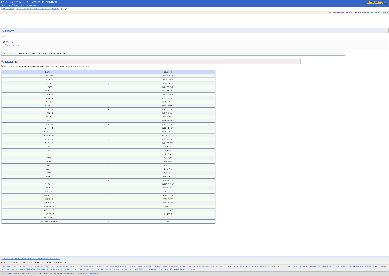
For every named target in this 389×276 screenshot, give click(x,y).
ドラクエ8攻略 (27, 266)
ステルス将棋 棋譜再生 (137, 269)
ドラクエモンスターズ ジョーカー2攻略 (108, 266)
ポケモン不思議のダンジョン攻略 (207, 266)
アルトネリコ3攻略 (252, 266)
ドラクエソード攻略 (62, 266)
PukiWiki (13, 273)
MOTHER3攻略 (358, 266)
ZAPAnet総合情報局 (7, 9)
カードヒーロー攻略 (97, 269)
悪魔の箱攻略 (41, 269)
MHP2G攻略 (10, 269)
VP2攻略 (305, 266)
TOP (3, 36)
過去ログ (377, 12)
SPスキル (168, 221)
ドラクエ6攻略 (6, 266)
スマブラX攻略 (296, 266)
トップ (332, 12)
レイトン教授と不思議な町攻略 (26, 269)
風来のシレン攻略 (346, 266)
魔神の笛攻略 (65, 269)
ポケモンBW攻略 (162, 266)
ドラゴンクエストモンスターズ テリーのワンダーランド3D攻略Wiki (29, 2)
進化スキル (10, 31)
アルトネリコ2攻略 (238, 266)
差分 (371, 12)
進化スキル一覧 (13, 45)
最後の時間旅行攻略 (53, 269)
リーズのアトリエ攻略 (283, 266)
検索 (347, 12)
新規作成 (366, 12)
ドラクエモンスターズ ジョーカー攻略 (82, 266)
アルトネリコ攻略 (225, 266)
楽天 (171, 269)
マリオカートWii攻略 (371, 266)
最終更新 (341, 12)
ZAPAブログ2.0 (110, 269)
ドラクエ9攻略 (38, 266)
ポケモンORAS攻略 (175, 266)
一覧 (336, 12)
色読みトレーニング (122, 269)
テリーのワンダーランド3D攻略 (132, 266)
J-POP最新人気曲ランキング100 (184, 269)
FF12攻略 (336, 266)
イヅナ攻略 (74, 269)
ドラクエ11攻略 (49, 266)
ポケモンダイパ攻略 (189, 266)
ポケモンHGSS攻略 (150, 266)
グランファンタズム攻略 (267, 266)
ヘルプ (351, 12)
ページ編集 (359, 12)
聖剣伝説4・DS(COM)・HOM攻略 (320, 266)
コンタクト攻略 (84, 269)
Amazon (165, 269)
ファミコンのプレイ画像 (154, 269)
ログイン (385, 12)
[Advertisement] (194, 19)
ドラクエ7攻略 (16, 266)
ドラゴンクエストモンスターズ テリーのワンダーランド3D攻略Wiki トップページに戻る (31, 259)
